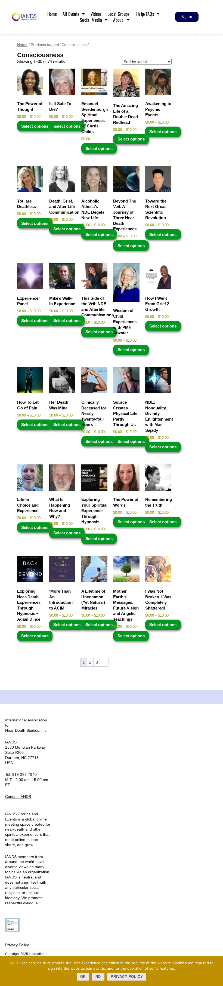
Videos (96, 14)
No (98, 977)
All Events (71, 14)
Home (52, 14)
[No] (216, 971)
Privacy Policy (17, 945)
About (118, 20)
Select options (34, 126)
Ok (83, 977)
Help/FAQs (145, 14)
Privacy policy (127, 977)
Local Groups (119, 14)
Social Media (91, 20)
